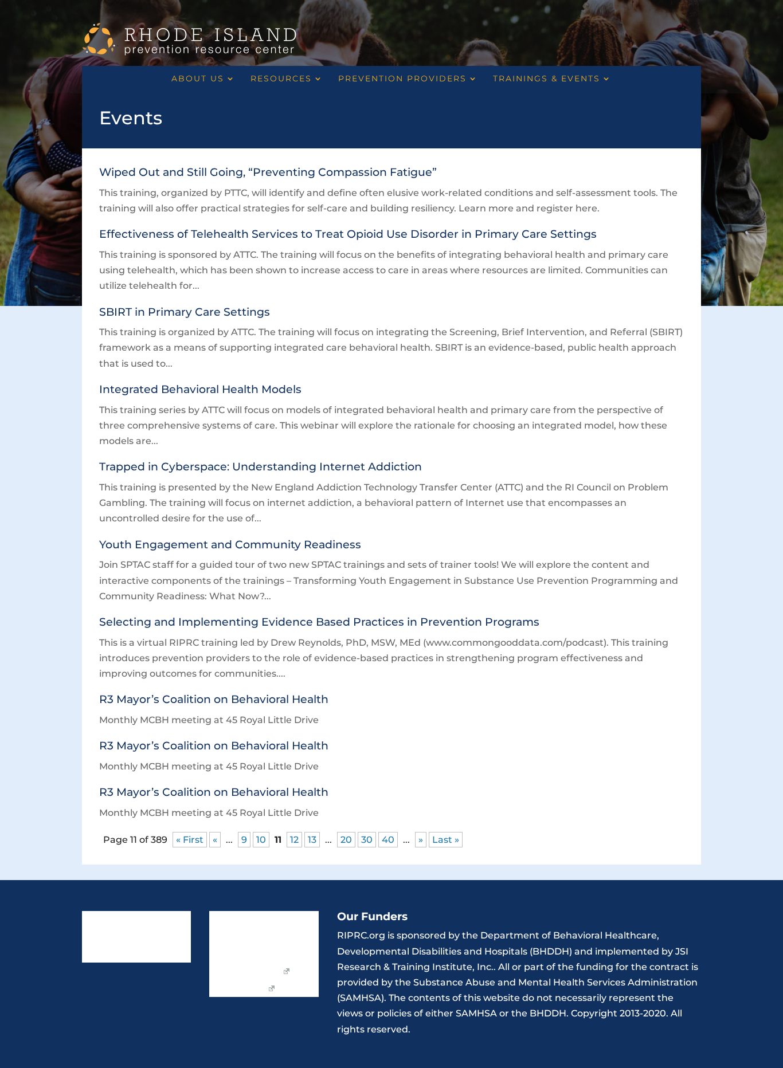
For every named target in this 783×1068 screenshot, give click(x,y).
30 (367, 839)
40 (388, 839)
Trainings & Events (546, 79)
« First (189, 839)
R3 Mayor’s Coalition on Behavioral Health (213, 699)
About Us (197, 79)
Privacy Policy (237, 989)
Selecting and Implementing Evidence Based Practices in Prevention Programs (319, 622)
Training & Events (118, 954)
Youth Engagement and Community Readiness (230, 544)
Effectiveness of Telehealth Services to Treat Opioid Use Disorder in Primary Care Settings (348, 234)
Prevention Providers (402, 79)
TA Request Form (245, 971)
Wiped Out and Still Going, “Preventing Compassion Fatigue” (268, 172)
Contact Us (232, 937)
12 (294, 839)
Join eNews (287, 920)
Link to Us (229, 920)
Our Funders (235, 954)
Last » (445, 839)
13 (312, 839)
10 (261, 839)
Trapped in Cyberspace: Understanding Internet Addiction (260, 466)
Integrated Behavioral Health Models (200, 389)
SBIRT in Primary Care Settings (184, 312)
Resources (281, 79)
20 (346, 839)
